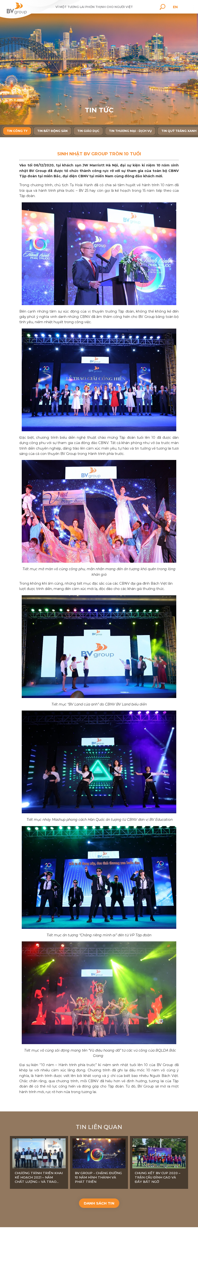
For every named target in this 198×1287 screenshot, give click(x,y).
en (175, 7)
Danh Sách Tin (99, 1203)
